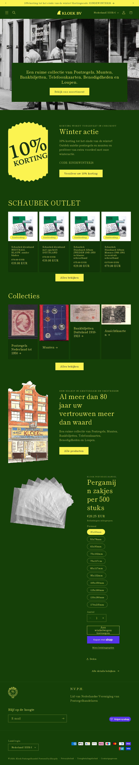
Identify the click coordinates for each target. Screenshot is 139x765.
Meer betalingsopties (103, 647)
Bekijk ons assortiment (69, 91)
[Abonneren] (63, 718)
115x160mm (97, 590)
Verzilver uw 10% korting (81, 173)
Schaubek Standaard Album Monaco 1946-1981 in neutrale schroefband (115, 252)
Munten (48, 347)
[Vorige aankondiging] (6, 3)
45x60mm (96, 532)
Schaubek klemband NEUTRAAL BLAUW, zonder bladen (22, 250)
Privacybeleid (67, 758)
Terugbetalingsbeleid (87, 758)
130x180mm (97, 597)
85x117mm (96, 568)
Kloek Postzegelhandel (27, 758)
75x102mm (96, 553)
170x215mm (97, 604)
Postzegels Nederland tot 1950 (21, 349)
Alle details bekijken (104, 671)
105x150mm (97, 582)
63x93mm (96, 546)
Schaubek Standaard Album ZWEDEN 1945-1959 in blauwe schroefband (85, 252)
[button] (6, 12)
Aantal (90, 611)
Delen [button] (93, 658)
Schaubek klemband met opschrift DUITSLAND (53, 249)
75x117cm (96, 561)
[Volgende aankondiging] (133, 3)
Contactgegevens (109, 758)
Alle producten (74, 451)
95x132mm (96, 575)
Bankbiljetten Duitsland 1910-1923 (85, 332)
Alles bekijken (69, 277)
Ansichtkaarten (115, 332)
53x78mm (96, 539)
